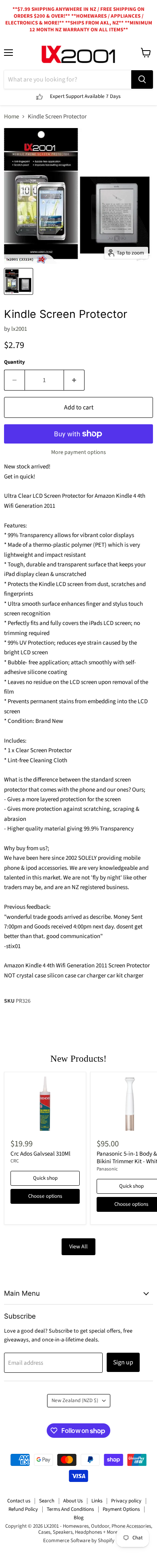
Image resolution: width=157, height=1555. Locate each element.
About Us (73, 1500)
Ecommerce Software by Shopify (78, 1540)
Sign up (123, 1362)
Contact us (18, 1500)
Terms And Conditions (70, 1509)
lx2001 (19, 329)
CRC (14, 1161)
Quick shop (45, 1178)
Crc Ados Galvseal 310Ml (40, 1154)
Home (11, 116)
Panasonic (107, 1169)
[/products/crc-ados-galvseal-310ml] (45, 1104)
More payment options (78, 452)
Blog (79, 1517)
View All (78, 1247)
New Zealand (75, 1400)
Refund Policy (23, 1509)
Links (96, 1500)
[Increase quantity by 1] (74, 380)
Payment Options (121, 1509)
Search (46, 1500)
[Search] (142, 79)
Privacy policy (126, 1500)
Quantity (14, 362)
